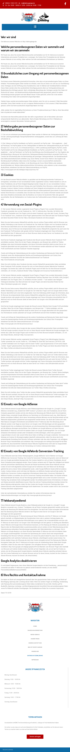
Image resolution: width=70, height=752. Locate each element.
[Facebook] (65, 4)
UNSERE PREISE (35, 638)
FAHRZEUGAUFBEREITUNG (35, 630)
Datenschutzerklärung (35, 655)
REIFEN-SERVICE (35, 634)
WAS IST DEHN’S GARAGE (35, 647)
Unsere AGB (35, 651)
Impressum (35, 659)
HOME (35, 626)
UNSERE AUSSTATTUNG (35, 643)
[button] (35, 737)
